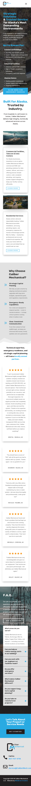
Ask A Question (13, 621)
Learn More (12, 188)
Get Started (15, 731)
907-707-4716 (15, 759)
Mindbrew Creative (21, 780)
